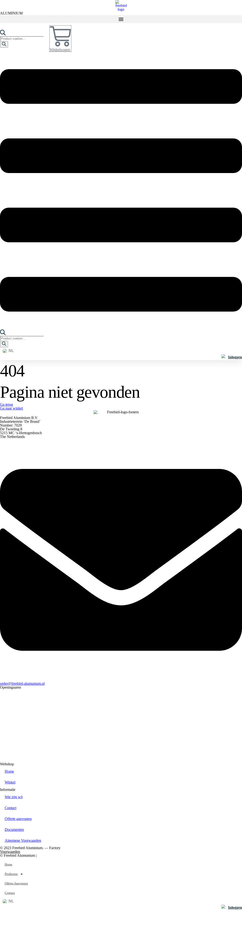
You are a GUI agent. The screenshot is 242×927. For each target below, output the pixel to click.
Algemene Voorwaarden (23, 840)
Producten (11, 874)
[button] (121, 19)
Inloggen (235, 357)
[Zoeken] (4, 44)
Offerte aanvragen (18, 819)
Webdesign (61, 855)
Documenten (14, 830)
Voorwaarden (10, 852)
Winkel (10, 782)
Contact (10, 808)
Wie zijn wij (14, 797)
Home (9, 771)
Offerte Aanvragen (16, 883)
